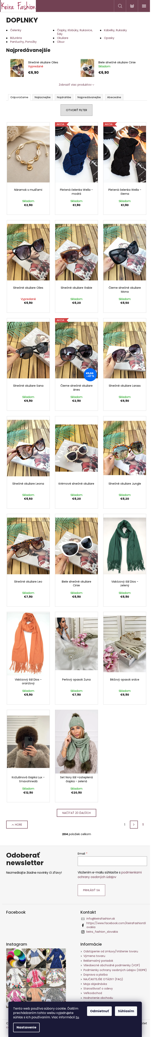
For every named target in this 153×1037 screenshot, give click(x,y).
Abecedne (114, 97)
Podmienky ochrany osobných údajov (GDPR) (115, 970)
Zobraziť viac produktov (75, 85)
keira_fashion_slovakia (102, 932)
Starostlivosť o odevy (98, 989)
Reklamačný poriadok (98, 961)
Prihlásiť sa (91, 890)
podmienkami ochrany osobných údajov (110, 874)
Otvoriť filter (76, 110)
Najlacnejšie (43, 97)
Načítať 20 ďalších (76, 813)
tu (77, 1017)
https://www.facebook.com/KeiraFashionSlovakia (116, 925)
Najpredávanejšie (89, 97)
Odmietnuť (99, 1011)
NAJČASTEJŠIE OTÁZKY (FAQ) (103, 979)
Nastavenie (26, 1027)
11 (143, 825)
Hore (18, 825)
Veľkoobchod (92, 993)
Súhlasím (126, 1011)
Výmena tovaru (94, 956)
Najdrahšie (64, 97)
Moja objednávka (95, 984)
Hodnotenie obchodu (98, 998)
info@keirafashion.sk (100, 919)
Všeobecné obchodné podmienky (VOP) (111, 965)
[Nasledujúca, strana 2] (134, 825)
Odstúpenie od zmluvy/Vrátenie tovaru (110, 951)
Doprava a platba (95, 975)
